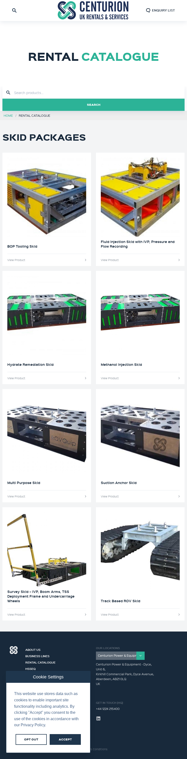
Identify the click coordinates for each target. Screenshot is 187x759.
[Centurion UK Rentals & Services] (93, 10)
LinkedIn (98, 718)
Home (8, 115)
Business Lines (37, 655)
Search (93, 105)
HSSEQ (30, 668)
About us (32, 649)
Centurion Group (14, 650)
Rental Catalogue (40, 661)
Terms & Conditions (94, 749)
